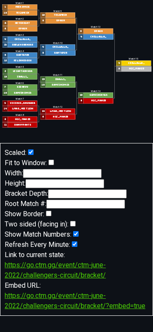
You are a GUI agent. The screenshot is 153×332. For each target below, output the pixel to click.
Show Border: (24, 214)
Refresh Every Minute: (37, 244)
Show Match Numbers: (38, 234)
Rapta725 (22, 55)
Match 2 (20, 19)
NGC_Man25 (22, 119)
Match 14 (95, 91)
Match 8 (20, 115)
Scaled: (15, 153)
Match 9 (58, 11)
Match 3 (20, 35)
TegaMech (22, 12)
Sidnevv (22, 87)
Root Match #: (25, 204)
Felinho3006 (22, 60)
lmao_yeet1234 (22, 108)
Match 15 (133, 59)
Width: (14, 173)
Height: (15, 183)
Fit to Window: (26, 163)
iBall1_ (22, 76)
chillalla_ (22, 39)
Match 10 (57, 43)
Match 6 (20, 83)
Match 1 (20, 3)
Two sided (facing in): (36, 224)
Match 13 (95, 27)
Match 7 (20, 99)
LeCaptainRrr (22, 71)
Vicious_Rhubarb (22, 103)
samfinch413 (22, 93)
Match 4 (20, 51)
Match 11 (57, 75)
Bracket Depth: (26, 193)
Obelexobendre (22, 44)
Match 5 (20, 67)
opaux (22, 28)
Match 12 (57, 107)
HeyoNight (22, 23)
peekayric (22, 7)
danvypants (22, 124)
